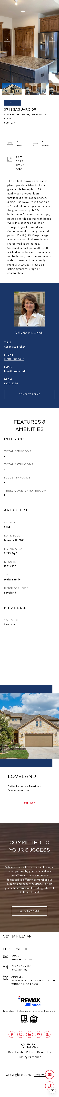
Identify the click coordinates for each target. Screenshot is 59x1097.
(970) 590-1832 (14, 359)
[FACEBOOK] (12, 1034)
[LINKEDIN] (29, 1034)
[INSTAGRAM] (20, 1034)
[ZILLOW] (47, 1034)
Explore (29, 803)
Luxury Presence (29, 1057)
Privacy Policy (43, 1075)
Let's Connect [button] (29, 911)
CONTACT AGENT (29, 394)
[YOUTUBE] (38, 1034)
